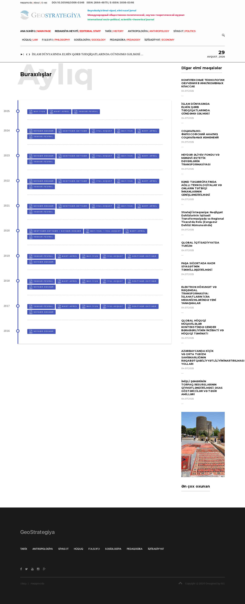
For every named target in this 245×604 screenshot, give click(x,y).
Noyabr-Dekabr (43, 131)
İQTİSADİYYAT (159, 39)
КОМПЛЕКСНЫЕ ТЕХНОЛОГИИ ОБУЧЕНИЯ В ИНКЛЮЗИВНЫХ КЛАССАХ (203, 83)
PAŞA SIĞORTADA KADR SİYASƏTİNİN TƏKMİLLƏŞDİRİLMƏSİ (198, 266)
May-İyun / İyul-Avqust (105, 231)
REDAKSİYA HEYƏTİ (78, 31)
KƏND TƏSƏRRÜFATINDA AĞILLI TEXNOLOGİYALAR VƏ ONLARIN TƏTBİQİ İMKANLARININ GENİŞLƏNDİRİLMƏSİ (201, 188)
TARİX (114, 31)
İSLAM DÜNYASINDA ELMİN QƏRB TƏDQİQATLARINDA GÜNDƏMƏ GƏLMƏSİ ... (87, 54)
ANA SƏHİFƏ (35, 31)
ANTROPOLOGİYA (148, 31)
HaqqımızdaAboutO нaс (34, 2)
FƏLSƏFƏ (56, 39)
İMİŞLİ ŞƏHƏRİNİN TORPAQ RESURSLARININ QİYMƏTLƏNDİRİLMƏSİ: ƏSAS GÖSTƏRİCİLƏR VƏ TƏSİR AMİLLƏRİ (202, 388)
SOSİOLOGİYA (90, 39)
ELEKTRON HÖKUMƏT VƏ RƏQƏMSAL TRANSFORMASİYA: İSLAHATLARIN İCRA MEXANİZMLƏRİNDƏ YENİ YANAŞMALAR (199, 295)
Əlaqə (23, 583)
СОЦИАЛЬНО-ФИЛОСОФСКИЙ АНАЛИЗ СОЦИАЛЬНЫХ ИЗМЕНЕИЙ (200, 134)
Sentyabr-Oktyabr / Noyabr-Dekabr (57, 231)
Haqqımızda (37, 583)
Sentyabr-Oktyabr (74, 131)
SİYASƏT (184, 31)
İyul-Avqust (103, 131)
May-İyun (39, 111)
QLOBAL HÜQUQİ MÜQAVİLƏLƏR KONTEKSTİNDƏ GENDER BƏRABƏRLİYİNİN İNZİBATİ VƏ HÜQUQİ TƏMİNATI (202, 327)
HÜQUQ (30, 39)
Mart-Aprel (61, 111)
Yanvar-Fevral (88, 111)
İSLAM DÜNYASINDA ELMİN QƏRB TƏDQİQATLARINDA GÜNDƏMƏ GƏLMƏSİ (195, 108)
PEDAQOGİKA (125, 39)
